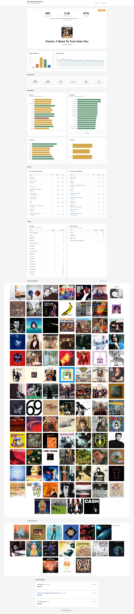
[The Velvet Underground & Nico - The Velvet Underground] (67, 309)
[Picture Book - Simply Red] (17, 548)
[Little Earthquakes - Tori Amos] (50, 457)
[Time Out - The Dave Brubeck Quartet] (67, 325)
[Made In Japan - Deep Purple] (38, 532)
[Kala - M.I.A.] (116, 424)
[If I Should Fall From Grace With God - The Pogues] (100, 391)
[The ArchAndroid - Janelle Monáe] (42, 506)
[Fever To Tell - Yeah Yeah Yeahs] (83, 391)
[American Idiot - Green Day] (83, 292)
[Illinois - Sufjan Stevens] (116, 407)
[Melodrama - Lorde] (50, 473)
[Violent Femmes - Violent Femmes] (50, 358)
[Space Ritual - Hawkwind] (34, 548)
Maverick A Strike (74, 209)
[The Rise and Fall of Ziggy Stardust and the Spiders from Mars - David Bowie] (67, 457)
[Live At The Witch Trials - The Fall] (100, 548)
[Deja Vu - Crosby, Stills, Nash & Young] (17, 309)
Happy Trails (73, 205)
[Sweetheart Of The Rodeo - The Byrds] (100, 440)
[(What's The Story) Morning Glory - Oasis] (34, 309)
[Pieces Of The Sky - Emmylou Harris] (116, 391)
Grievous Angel (33, 197)
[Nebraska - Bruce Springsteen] (83, 490)
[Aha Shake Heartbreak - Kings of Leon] (67, 565)
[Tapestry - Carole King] (17, 391)
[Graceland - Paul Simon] (34, 374)
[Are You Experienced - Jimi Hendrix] (17, 440)
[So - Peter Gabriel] (116, 440)
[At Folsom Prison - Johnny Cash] (100, 457)
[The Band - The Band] (67, 342)
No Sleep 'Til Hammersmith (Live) (77, 185)
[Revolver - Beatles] (116, 358)
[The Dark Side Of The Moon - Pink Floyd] (50, 325)
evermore (32, 209)
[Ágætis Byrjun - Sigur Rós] (17, 407)
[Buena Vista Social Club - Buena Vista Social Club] (83, 473)
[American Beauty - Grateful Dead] (116, 457)
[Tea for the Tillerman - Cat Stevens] (67, 374)
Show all (87, 133)
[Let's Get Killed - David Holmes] (21, 532)
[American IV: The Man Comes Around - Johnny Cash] (91, 506)
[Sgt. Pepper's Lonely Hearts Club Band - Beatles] (83, 325)
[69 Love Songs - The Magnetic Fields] (34, 407)
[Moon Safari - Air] (34, 490)
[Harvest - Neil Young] (50, 407)
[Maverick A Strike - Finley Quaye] (67, 548)
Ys (30, 185)
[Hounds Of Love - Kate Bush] (116, 309)
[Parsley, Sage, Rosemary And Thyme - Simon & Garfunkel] (67, 407)
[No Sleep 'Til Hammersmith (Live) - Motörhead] (50, 565)
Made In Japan (73, 177)
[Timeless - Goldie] (50, 548)
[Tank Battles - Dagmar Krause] (116, 532)
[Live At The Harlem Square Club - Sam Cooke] (50, 309)
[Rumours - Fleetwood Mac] (17, 374)
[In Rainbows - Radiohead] (100, 309)
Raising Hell (40, 584)
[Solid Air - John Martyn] (116, 548)
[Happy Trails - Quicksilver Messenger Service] (83, 548)
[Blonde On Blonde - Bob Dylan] (83, 424)
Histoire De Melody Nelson (76, 213)
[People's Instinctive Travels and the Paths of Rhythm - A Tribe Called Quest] (83, 309)
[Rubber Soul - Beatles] (34, 457)
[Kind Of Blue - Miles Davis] (83, 342)
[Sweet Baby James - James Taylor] (116, 342)
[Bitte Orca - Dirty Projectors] (34, 292)
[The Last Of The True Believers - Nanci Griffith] (116, 325)
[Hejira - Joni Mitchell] (100, 473)
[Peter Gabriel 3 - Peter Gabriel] (17, 325)
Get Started (103, 3)
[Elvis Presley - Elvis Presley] (34, 391)
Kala (31, 201)
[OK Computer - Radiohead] (100, 342)
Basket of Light (33, 181)
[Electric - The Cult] (83, 565)
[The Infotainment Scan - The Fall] (71, 532)
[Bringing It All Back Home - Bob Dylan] (50, 374)
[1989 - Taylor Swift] (116, 490)
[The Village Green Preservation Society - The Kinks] (50, 424)
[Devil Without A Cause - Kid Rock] (87, 532)
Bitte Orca (32, 177)
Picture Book (73, 201)
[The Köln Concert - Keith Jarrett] (116, 292)
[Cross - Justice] (116, 473)
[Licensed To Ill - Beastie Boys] (67, 424)
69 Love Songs (33, 193)
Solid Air (72, 181)
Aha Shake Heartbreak (75, 193)
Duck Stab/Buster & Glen (35, 213)
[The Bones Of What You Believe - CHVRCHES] (17, 358)
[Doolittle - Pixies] (34, 440)
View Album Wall (103, 281)
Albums (97, 3)
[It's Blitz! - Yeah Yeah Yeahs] (17, 292)
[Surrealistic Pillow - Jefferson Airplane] (67, 440)
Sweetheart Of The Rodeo (35, 189)
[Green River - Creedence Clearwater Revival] (34, 358)
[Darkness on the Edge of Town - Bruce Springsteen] (34, 342)
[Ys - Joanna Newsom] (116, 374)
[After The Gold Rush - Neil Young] (50, 391)
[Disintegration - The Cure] (83, 440)
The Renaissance (41, 601)
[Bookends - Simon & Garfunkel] (50, 292)
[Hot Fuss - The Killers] (17, 473)
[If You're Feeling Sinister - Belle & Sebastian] (17, 457)
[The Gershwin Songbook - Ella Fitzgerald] (50, 342)
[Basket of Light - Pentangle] (17, 424)
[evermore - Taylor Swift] (100, 407)
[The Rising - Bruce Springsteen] (67, 473)
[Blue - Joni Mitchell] (17, 342)
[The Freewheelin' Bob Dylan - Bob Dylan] (67, 391)
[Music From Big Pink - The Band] (100, 325)
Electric (71, 189)
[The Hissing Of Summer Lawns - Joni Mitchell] (58, 506)
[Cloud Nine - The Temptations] (83, 358)
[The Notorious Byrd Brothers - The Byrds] (100, 490)
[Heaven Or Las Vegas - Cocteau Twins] (34, 424)
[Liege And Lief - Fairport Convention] (100, 358)
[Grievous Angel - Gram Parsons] (34, 325)
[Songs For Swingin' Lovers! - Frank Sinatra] (50, 490)
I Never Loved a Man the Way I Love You (48, 593)
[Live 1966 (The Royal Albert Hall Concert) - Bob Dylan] (67, 490)
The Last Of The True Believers (37, 205)
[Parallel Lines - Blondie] (75, 506)
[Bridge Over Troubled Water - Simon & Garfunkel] (100, 424)
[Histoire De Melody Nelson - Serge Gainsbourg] (54, 532)
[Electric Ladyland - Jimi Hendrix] (67, 358)
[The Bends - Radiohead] (34, 473)
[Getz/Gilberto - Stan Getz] (50, 440)
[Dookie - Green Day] (83, 374)
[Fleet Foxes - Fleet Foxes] (83, 457)
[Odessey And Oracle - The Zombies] (67, 292)
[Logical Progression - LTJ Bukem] (104, 532)
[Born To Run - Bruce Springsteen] (83, 407)
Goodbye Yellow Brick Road (76, 197)
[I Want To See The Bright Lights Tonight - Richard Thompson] (17, 490)
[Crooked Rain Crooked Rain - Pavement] (100, 374)
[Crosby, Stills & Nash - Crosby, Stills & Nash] (100, 292)
